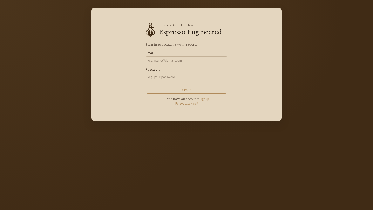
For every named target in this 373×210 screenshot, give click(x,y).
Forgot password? (186, 103)
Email (150, 53)
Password (153, 69)
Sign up (204, 99)
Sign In (186, 90)
